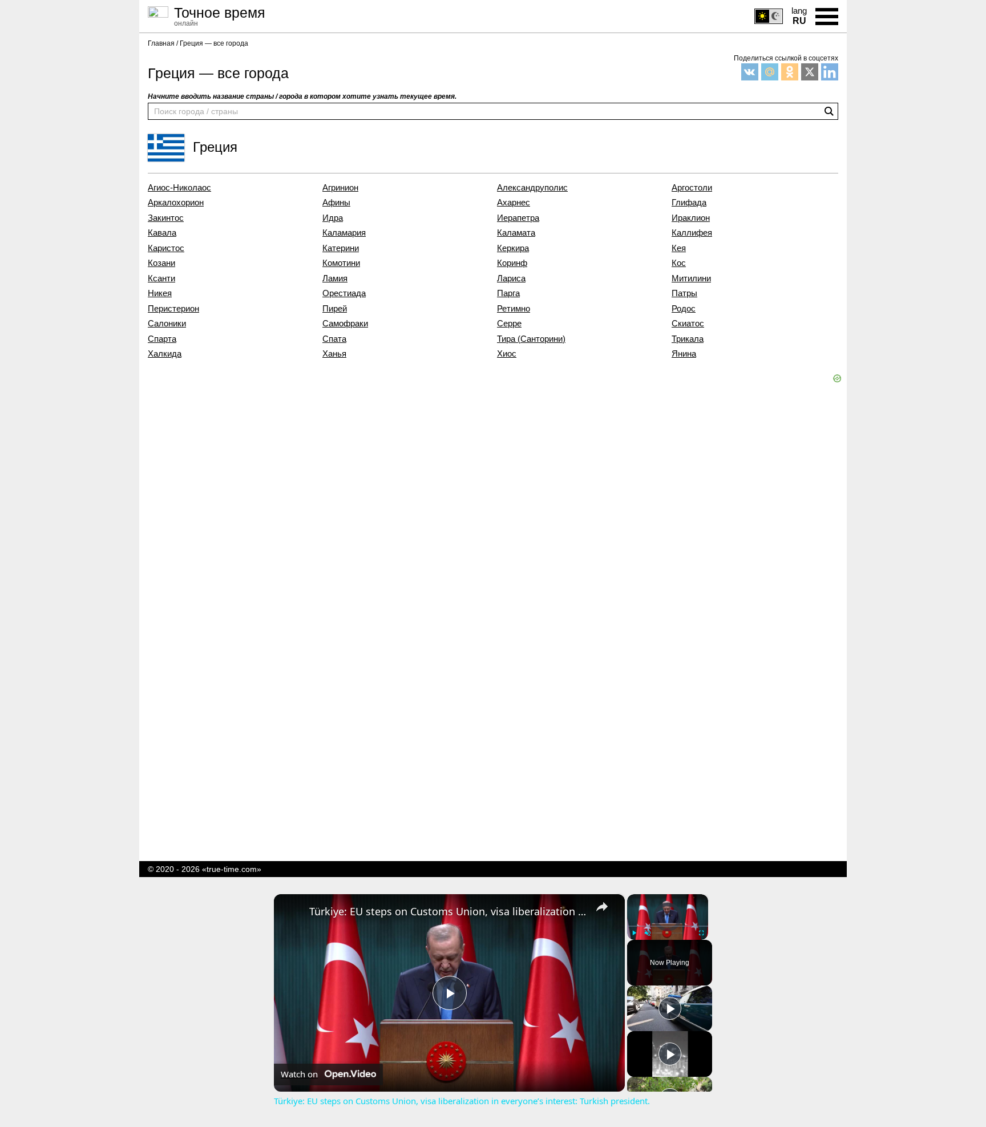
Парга (508, 293)
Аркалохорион (176, 202)
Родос (684, 308)
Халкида (164, 353)
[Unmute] (647, 933)
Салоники (167, 323)
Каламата (516, 232)
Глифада (689, 202)
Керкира (513, 248)
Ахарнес (513, 202)
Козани (161, 263)
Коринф (512, 263)
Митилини (691, 278)
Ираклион (691, 218)
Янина (684, 353)
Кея (679, 248)
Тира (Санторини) (531, 339)
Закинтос (166, 218)
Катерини (340, 248)
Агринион (340, 187)
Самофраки (345, 323)
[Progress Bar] (667, 926)
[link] (292, 912)
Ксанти (161, 278)
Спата (334, 339)
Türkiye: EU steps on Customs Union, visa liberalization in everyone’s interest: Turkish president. (447, 911)
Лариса (511, 278)
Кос (679, 263)
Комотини (341, 263)
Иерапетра (518, 218)
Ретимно (513, 308)
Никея (160, 293)
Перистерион (173, 308)
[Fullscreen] (701, 933)
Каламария (344, 232)
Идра (332, 218)
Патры (684, 293)
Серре (509, 323)
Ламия (334, 278)
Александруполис (532, 187)
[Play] (634, 933)
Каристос (166, 248)
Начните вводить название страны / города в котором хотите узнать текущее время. (302, 96)
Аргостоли (692, 187)
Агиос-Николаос (179, 187)
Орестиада (344, 293)
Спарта (162, 339)
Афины (336, 202)
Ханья (334, 353)
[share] (602, 906)
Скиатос (688, 323)
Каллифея (692, 232)
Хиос (506, 353)
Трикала (688, 339)
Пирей (334, 308)
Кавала (162, 232)
